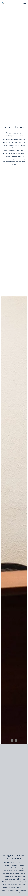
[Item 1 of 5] (14, 520)
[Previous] (12, 740)
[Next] (16, 740)
